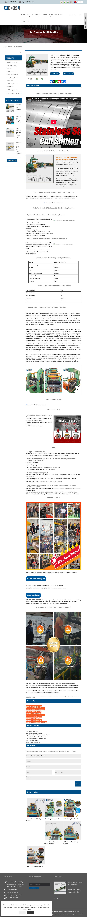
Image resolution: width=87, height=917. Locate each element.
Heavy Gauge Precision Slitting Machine (51, 842)
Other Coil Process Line (13, 93)
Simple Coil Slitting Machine (35, 866)
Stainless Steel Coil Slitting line (35, 709)
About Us (30, 14)
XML (65, 914)
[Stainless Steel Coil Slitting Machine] (31, 79)
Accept (30, 913)
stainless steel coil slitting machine (36, 722)
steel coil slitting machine (33, 713)
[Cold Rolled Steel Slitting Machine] (36, 807)
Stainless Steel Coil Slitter (33, 711)
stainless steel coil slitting (33, 720)
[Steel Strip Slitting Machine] (54, 807)
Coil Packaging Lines (12, 90)
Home (23, 14)
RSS (61, 914)
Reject (22, 913)
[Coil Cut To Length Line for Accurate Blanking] (60, 887)
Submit (78, 784)
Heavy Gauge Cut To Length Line (12, 79)
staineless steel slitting (33, 718)
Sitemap (55, 914)
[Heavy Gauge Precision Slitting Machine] (54, 830)
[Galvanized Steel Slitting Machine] (73, 830)
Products (38, 14)
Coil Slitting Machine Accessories (12, 85)
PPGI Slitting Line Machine (71, 819)
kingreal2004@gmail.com (28, 2)
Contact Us (25, 21)
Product (70, 914)
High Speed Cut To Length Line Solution (12, 73)
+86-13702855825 (12, 889)
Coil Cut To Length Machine (11, 67)
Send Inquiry (54, 73)
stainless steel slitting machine (35, 715)
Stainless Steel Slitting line (34, 706)
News (45, 14)
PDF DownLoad (68, 73)
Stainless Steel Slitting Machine (35, 708)
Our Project (59, 14)
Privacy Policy (78, 914)
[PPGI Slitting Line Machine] (73, 807)
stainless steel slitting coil (33, 717)
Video (51, 14)
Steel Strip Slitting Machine (53, 819)
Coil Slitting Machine (17, 46)
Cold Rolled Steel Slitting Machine (33, 819)
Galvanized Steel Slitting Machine (70, 842)
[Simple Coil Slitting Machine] (36, 855)
